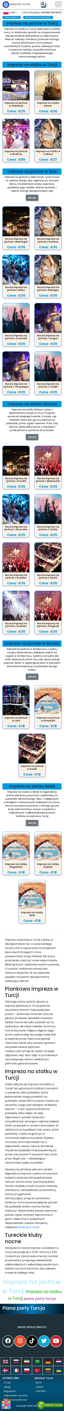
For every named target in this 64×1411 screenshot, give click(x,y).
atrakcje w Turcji (28, 1227)
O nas (7, 1382)
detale (32, 198)
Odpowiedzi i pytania (16, 1395)
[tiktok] (32, 1341)
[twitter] (44, 1341)
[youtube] (56, 1341)
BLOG (39, 1382)
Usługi (7, 1387)
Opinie (39, 1387)
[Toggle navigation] (58, 4)
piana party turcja (40, 1298)
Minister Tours (20, 4)
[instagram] (20, 1341)
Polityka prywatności (15, 1399)
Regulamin (10, 1391)
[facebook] (8, 1341)
